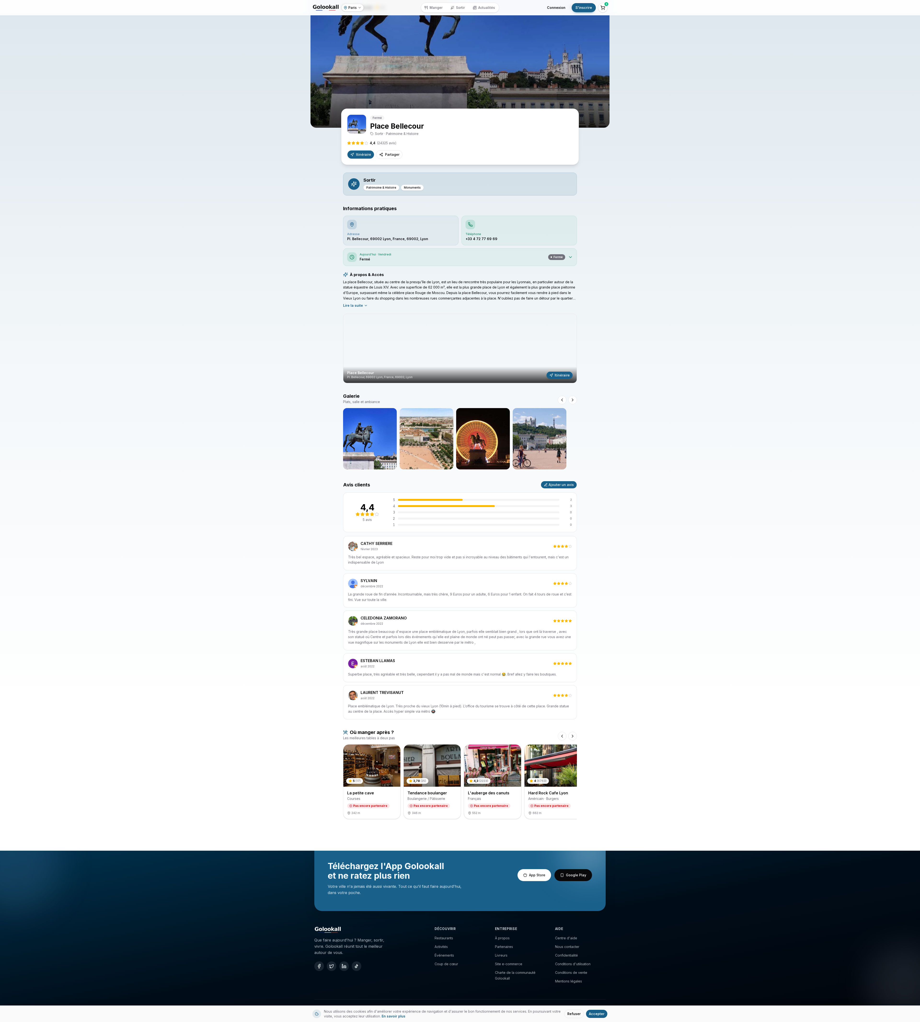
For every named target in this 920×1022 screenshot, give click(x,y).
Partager (392, 154)
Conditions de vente (571, 972)
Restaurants (444, 938)
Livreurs (501, 955)
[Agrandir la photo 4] (539, 438)
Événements (444, 955)
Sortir (460, 8)
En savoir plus (393, 1016)
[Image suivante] (572, 400)
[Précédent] (562, 736)
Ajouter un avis (561, 485)
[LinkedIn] (344, 966)
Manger (436, 8)
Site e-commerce (508, 964)
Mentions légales (568, 981)
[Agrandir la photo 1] (370, 438)
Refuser (574, 1014)
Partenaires (504, 947)
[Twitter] (331, 966)
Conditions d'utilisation (573, 964)
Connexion (556, 8)
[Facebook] (319, 966)
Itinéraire (363, 154)
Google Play (576, 875)
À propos (502, 938)
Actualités (486, 8)
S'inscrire (583, 8)
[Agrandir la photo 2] (426, 438)
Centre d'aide (566, 938)
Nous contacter (567, 947)
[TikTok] (356, 966)
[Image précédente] (562, 400)
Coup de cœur (446, 964)
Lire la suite (353, 305)
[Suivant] (572, 736)
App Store (537, 875)
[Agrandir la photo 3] (483, 438)
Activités (441, 947)
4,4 (383, 143)
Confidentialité (566, 955)
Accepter (596, 1014)
